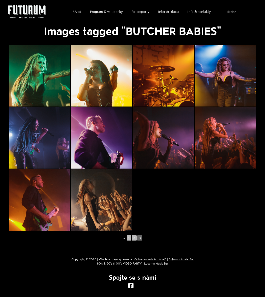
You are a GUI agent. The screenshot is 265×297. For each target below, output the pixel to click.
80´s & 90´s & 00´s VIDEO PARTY (119, 263)
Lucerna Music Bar (156, 263)
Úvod (77, 11)
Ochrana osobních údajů (150, 259)
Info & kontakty (199, 11)
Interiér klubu (168, 11)
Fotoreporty (140, 11)
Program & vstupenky (106, 11)
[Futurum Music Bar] (27, 12)
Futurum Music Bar (181, 259)
